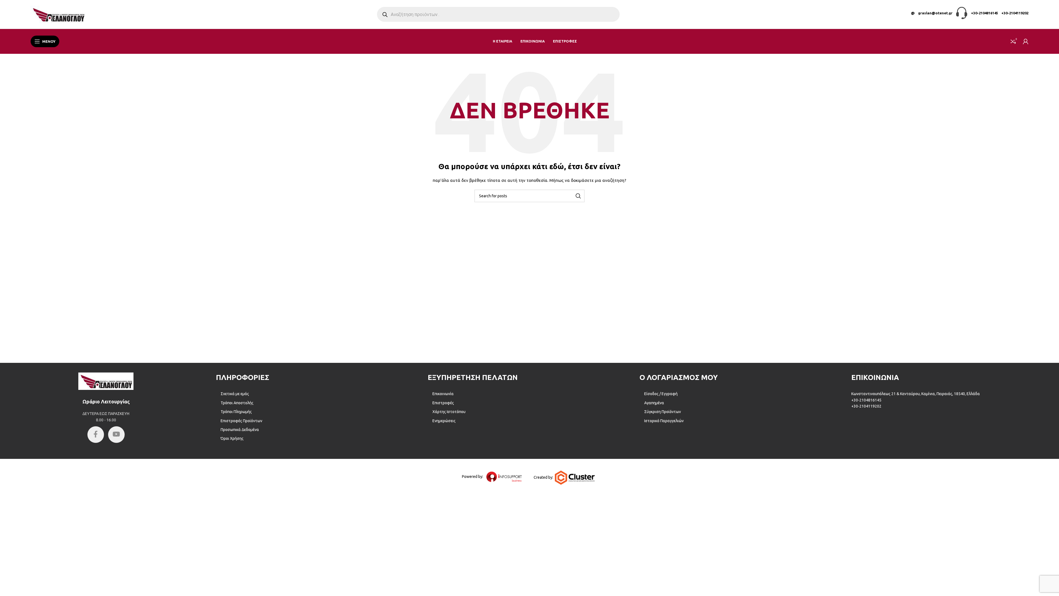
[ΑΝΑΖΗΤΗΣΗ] (578, 196)
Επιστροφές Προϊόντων (241, 421)
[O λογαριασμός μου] (1025, 41)
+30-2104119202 (1014, 13)
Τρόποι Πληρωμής (236, 411)
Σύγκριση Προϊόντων (662, 411)
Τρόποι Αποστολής (237, 403)
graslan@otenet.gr (935, 13)
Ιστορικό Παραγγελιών (664, 421)
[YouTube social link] (116, 434)
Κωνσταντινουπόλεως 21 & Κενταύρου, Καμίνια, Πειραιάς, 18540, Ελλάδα (915, 394)
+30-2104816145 (984, 13)
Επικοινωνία (443, 394)
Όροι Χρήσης (232, 438)
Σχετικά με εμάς (235, 394)
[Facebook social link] (95, 434)
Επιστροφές (443, 403)
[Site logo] (58, 14)
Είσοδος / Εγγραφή (661, 394)
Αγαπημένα (654, 403)
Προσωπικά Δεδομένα (240, 429)
